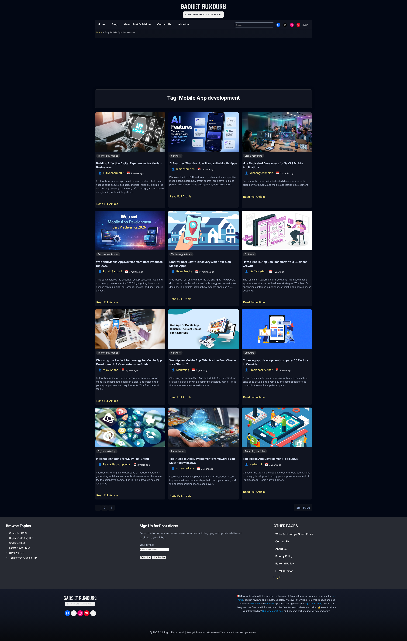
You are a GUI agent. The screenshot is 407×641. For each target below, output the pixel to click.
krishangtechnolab (261, 173)
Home (99, 32)
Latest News (177, 451)
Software (176, 155)
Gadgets (14, 542)
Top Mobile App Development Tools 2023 (271, 458)
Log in (305, 25)
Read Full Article (107, 205)
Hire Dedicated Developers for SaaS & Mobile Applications (273, 165)
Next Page (303, 507)
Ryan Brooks (184, 271)
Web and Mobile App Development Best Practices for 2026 (129, 263)
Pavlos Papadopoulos (117, 464)
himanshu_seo (185, 169)
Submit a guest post (272, 611)
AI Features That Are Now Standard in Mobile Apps (203, 163)
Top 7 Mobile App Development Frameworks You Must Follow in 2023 (202, 460)
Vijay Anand (110, 369)
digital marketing (313, 603)
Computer (15, 533)
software (269, 603)
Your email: (147, 544)
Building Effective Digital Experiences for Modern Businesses (129, 165)
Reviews (14, 552)
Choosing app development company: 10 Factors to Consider (275, 362)
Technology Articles (108, 155)
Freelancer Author (261, 369)
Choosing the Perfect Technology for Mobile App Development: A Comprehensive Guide (129, 362)
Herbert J (256, 464)
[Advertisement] (203, 65)
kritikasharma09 (113, 173)
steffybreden (258, 271)
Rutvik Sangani (112, 271)
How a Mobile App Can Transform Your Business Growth (275, 263)
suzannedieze (185, 468)
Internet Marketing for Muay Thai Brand (122, 458)
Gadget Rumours (196, 632)
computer (255, 603)
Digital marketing (253, 155)
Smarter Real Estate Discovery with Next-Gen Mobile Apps (200, 263)
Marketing (182, 369)
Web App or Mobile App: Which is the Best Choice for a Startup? (202, 362)
